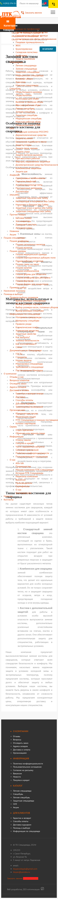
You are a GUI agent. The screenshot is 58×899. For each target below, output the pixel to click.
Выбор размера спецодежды (31, 300)
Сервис (13, 426)
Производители (24, 482)
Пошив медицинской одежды (31, 254)
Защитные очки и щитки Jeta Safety (34, 207)
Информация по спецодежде (25, 313)
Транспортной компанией (29, 406)
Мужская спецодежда (27, 85)
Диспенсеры (22, 191)
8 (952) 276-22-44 (10, 3)
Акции (13, 234)
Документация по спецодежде (26, 350)
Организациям (17, 410)
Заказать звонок (14, 878)
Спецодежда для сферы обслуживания (36, 38)
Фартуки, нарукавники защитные (33, 161)
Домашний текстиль (26, 224)
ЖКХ (18, 45)
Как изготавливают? (26, 343)
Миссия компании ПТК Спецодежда (35, 469)
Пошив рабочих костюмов (29, 260)
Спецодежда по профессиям (25, 28)
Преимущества (23, 466)
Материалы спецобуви (27, 320)
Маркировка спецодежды (29, 363)
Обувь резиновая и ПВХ (28, 125)
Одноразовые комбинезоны (30, 178)
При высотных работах (28, 158)
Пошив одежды (18, 251)
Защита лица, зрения (26, 148)
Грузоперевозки (24, 48)
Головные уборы (24, 78)
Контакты (9, 499)
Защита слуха (23, 151)
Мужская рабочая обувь (28, 121)
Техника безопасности (27, 340)
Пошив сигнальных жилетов (30, 244)
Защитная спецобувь (26, 115)
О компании (10, 373)
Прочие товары (18, 214)
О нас (12, 459)
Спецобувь (15, 88)
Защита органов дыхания (29, 154)
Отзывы (16, 736)
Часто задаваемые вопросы (30, 446)
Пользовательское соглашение (32, 456)
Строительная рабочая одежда (32, 35)
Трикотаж (21, 82)
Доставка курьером (26, 403)
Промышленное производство (32, 32)
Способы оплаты (24, 400)
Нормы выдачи (24, 360)
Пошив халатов (24, 267)
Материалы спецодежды (28, 317)
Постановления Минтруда (29, 370)
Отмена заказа (23, 439)
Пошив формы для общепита (31, 274)
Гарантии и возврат (22, 818)
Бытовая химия (24, 217)
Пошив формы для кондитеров (32, 284)
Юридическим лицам (27, 413)
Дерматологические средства (31, 135)
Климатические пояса (27, 327)
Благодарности (23, 492)
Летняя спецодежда (26, 65)
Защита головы (24, 144)
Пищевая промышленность (30, 42)
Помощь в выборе (13, 294)
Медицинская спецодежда (30, 75)
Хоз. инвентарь (23, 221)
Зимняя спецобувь (25, 111)
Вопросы (17, 739)
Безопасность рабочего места (31, 141)
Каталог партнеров (26, 423)
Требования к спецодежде (29, 366)
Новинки (14, 231)
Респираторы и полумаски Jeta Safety (35, 201)
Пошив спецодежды (14, 237)
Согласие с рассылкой (27, 449)
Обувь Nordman (24, 95)
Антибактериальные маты (29, 184)
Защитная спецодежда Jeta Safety (33, 211)
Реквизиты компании (27, 476)
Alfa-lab (20, 463)
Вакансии (21, 479)
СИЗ (12, 128)
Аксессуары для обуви (27, 98)
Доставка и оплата (19, 390)
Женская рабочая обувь (28, 105)
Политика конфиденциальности (32, 453)
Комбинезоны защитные (28, 168)
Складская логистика (26, 52)
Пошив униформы (19, 240)
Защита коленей (24, 138)
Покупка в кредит (25, 443)
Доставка (20, 396)
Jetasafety (14, 194)
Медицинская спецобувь (28, 118)
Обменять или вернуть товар (30, 433)
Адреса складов (18, 386)
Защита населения (25, 58)
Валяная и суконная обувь (29, 101)
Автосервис (22, 55)
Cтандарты (21, 357)
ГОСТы (19, 353)
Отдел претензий (24, 429)
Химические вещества (27, 330)
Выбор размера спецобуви (30, 310)
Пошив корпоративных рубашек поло (36, 257)
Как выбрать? (23, 337)
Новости (8, 496)
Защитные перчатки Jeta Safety (32, 197)
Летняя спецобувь (25, 108)
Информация (16, 436)
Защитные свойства (26, 333)
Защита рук (22, 171)
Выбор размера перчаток (29, 304)
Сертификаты (22, 486)
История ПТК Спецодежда (29, 473)
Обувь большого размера (29, 91)
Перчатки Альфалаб (26, 181)
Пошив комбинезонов (27, 270)
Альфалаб (15, 174)
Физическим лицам (26, 416)
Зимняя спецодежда (26, 68)
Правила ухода (23, 323)
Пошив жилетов (24, 247)
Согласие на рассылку (23, 770)
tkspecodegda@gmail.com (25, 868)
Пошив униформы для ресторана (33, 277)
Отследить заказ (18, 383)
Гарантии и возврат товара (29, 393)
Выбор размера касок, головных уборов (37, 307)
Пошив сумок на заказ (27, 264)
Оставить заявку (30, 878)
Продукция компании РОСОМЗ (32, 131)
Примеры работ (18, 287)
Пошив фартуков (24, 280)
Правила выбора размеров (24, 297)
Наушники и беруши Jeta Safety (32, 204)
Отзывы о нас (17, 376)
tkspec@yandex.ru (21, 872)
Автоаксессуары (24, 227)
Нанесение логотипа (14, 290)
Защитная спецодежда (27, 71)
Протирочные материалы (29, 187)
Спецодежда (16, 62)
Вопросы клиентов (19, 380)
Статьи (19, 347)
